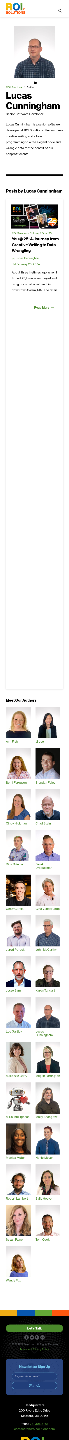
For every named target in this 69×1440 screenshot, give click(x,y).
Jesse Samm (14, 990)
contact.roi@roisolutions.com (34, 1429)
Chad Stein (43, 823)
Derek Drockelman (44, 866)
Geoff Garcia (15, 909)
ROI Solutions (14, 87)
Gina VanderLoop (48, 909)
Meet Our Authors (21, 700)
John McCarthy (46, 949)
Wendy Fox (13, 1280)
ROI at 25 (46, 233)
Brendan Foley (45, 782)
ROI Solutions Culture (25, 233)
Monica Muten (15, 1158)
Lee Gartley (14, 1031)
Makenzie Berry (16, 1076)
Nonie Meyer (44, 1158)
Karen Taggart (45, 990)
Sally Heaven (44, 1198)
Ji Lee (40, 741)
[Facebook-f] (26, 1337)
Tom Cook (43, 1239)
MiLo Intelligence (17, 1117)
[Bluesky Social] (32, 1337)
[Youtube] (42, 1337)
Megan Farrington (48, 1076)
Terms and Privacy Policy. (34, 1349)
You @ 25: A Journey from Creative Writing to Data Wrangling (35, 245)
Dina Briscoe (14, 864)
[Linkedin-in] (37, 1337)
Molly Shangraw (47, 1117)
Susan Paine (14, 1239)
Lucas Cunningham (27, 258)
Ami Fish (12, 741)
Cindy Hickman (16, 823)
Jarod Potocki (15, 949)
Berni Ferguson (16, 782)
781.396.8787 (39, 1424)
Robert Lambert (17, 1198)
